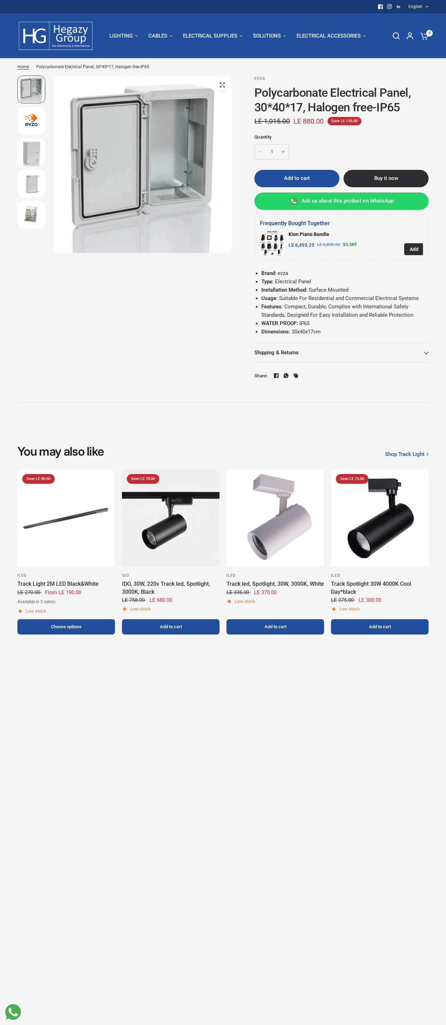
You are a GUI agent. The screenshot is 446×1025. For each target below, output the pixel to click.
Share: (261, 375)
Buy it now (386, 178)
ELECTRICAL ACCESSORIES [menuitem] (329, 36)
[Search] (396, 35)
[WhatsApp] (286, 375)
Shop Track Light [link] (404, 454)
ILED (21, 575)
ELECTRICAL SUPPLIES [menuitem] (210, 36)
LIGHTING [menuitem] (121, 36)
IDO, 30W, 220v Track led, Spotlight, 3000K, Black (166, 588)
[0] (423, 35)
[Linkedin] (398, 6)
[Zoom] (222, 85)
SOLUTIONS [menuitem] (267, 36)
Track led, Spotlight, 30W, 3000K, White (275, 584)
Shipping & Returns (276, 352)
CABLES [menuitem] (157, 36)
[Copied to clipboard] (296, 375)
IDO (125, 575)
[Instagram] (389, 6)
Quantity (262, 137)
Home (23, 66)
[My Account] (410, 35)
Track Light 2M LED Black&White (58, 584)
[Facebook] (380, 6)
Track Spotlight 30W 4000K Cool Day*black (371, 588)
